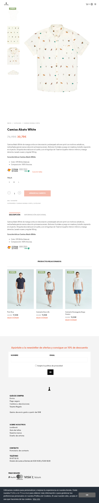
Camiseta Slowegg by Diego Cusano (75, 313)
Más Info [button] (36, 499)
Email (52, 355)
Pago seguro (15, 401)
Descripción (14, 215)
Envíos (12, 398)
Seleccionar (13, 318)
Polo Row (10, 312)
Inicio (9, 123)
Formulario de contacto (19, 451)
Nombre (14, 355)
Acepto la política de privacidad (50, 366)
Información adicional (35, 215)
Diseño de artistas (17, 436)
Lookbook (14, 427)
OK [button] (87, 495)
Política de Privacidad (20, 493)
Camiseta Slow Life (43, 312)
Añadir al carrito (37, 193)
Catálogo (17, 123)
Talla (9, 178)
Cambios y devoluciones (19, 404)
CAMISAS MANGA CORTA (32, 123)
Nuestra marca (16, 433)
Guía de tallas (37, 172)
